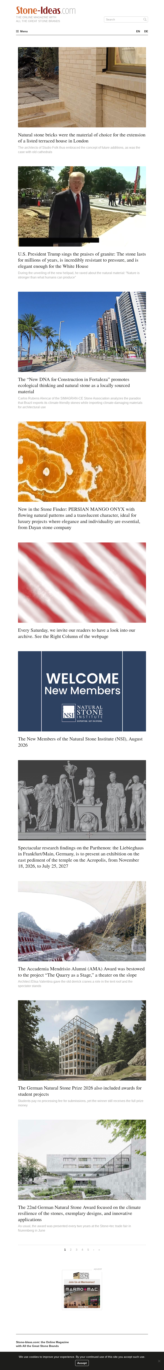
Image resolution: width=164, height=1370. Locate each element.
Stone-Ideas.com (46, 10)
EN (138, 31)
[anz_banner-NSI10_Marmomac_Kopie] (82, 1290)
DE (146, 31)
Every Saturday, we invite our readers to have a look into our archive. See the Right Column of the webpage (76, 633)
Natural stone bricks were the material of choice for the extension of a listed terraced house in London (81, 137)
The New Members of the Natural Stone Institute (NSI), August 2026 (80, 741)
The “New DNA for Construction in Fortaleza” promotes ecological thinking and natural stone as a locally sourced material (74, 385)
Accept (82, 1363)
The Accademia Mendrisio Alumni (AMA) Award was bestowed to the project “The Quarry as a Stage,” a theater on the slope (81, 971)
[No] (159, 1361)
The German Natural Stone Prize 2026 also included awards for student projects (80, 1090)
